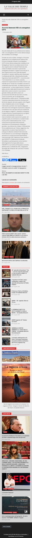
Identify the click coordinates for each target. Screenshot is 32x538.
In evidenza (4, 24)
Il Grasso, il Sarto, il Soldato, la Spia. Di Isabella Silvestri (6, 293)
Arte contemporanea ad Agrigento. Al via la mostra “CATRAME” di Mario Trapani (16, 505)
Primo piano (10, 488)
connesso (12, 182)
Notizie (5, 432)
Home (3, 19)
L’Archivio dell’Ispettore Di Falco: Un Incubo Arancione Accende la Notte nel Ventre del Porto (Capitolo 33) (6, 341)
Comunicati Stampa (8, 512)
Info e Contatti (6, 526)
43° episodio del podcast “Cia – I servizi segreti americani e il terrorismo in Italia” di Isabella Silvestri (6, 273)
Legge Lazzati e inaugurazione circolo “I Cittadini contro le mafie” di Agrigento (14, 166)
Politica (11, 256)
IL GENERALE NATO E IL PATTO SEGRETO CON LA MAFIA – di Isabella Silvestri (6, 312)
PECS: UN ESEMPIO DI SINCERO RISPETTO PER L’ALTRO (15, 173)
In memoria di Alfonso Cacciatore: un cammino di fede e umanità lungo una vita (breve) (16, 425)
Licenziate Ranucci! (16, 482)
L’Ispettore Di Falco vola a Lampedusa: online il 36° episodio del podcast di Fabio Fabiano (6, 283)
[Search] (28, 14)
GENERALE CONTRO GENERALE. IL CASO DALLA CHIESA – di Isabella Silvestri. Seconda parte (6, 331)
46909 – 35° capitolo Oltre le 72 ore (6, 302)
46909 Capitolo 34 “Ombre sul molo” (6, 322)
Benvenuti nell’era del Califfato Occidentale (16, 250)
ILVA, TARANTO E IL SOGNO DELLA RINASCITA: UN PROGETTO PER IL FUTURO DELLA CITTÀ (16, 198)
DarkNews (11, 536)
